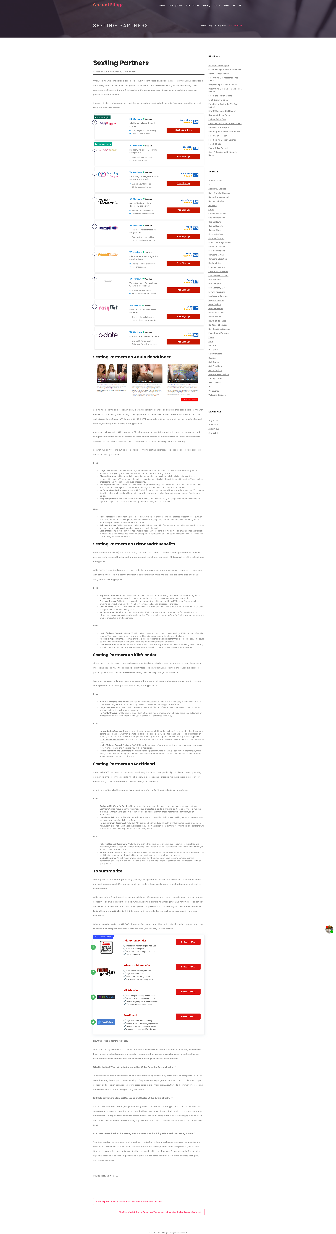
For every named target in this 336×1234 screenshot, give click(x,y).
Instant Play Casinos (218, 271)
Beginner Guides (216, 201)
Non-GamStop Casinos (219, 329)
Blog (210, 25)
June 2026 (213, 424)
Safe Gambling (215, 353)
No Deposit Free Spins (218, 65)
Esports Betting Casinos (219, 242)
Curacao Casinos (216, 238)
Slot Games (213, 362)
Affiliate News (215, 180)
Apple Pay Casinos (217, 189)
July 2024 (213, 433)
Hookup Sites (175, 5)
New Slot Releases (217, 321)
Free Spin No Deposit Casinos (222, 140)
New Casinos (214, 316)
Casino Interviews (216, 217)
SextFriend (130, 1015)
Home (162, 5)
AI (240, 5)
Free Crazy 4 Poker (217, 136)
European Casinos (216, 246)
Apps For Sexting (121, 911)
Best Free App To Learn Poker (222, 84)
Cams (217, 5)
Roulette (212, 345)
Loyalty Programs (216, 292)
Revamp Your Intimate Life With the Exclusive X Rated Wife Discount (130, 1201)
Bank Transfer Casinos (219, 193)
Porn (226, 5)
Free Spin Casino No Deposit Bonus (225, 123)
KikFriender (131, 990)
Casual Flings (108, 5)
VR (234, 5)
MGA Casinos (214, 304)
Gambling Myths (216, 255)
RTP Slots (213, 349)
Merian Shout (129, 71)
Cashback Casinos (217, 213)
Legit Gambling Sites (218, 100)
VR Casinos (213, 391)
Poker (211, 337)
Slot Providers (215, 366)
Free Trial (188, 941)
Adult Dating (192, 5)
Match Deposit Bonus (218, 73)
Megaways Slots (216, 300)
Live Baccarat (215, 279)
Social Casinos (215, 370)
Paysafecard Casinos (218, 333)
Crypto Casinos (215, 234)
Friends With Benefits (137, 965)
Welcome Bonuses (217, 395)
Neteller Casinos (216, 312)
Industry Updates (216, 267)
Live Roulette (214, 283)
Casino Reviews (216, 226)
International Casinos (218, 275)
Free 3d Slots (214, 144)
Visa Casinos (214, 382)
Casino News (214, 222)
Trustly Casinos (215, 378)
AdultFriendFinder (135, 940)
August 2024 (214, 429)
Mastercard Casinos (217, 296)
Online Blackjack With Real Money (224, 69)
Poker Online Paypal (218, 148)
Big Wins (212, 205)
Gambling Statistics (217, 259)
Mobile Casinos (215, 308)
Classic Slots (214, 230)
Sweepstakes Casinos (218, 374)
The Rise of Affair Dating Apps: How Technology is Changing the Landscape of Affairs (159, 1212)
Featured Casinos (216, 250)
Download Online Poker (219, 115)
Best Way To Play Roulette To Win (224, 131)
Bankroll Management (218, 197)
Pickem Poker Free (217, 119)
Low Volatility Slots (217, 287)
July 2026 (213, 420)
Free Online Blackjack (218, 127)
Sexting (206, 5)
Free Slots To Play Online (220, 95)
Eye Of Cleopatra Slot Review (222, 111)
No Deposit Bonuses (217, 325)
